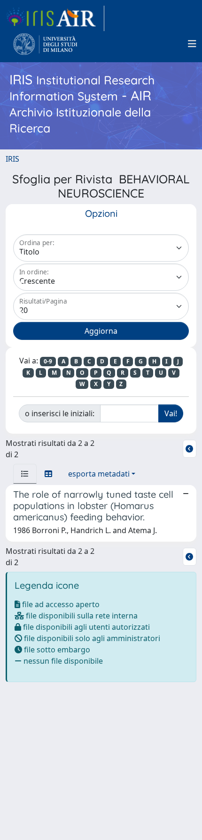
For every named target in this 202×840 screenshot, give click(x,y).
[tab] (25, 474)
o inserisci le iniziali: (59, 413)
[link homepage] (55, 18)
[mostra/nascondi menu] (192, 44)
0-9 (48, 361)
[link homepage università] (45, 44)
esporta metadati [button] (99, 474)
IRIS (12, 159)
